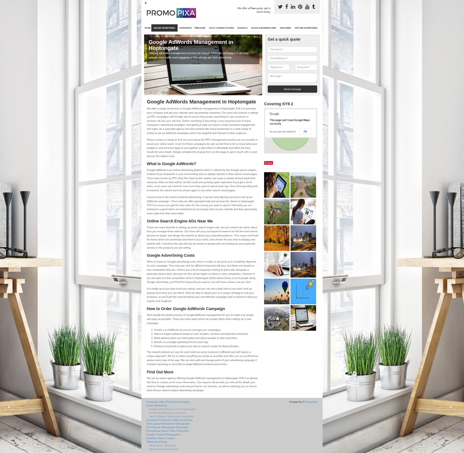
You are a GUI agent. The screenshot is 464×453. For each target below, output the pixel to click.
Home (148, 28)
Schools (242, 28)
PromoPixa (311, 401)
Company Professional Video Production (169, 420)
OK (305, 131)
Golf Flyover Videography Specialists (167, 427)
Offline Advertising (306, 28)
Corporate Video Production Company (168, 401)
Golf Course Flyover (221, 28)
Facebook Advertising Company (167, 412)
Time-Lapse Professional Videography (168, 423)
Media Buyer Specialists (162, 445)
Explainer (285, 28)
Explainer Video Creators (160, 438)
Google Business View (263, 28)
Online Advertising (164, 28)
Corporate (185, 28)
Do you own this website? (283, 131)
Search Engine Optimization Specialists (171, 416)
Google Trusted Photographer (163, 434)
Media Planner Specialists (164, 449)
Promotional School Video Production (167, 430)
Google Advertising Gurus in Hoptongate (172, 409)
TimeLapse (199, 28)
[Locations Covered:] (145, 3)
